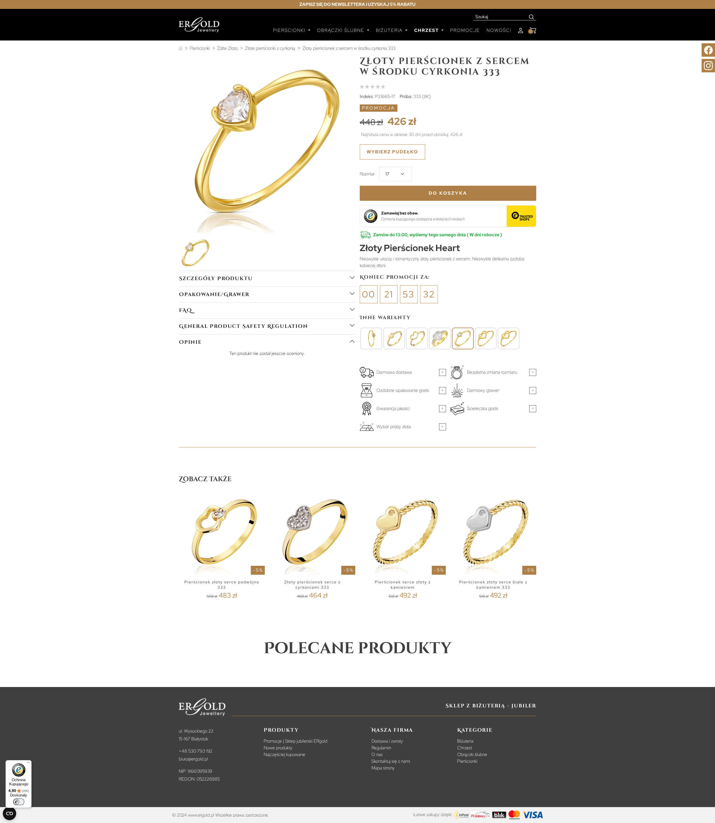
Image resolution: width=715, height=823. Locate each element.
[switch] (18, 801)
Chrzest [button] (427, 30)
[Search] (531, 16)
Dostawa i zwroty (387, 741)
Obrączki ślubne (472, 754)
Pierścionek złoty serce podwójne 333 (221, 584)
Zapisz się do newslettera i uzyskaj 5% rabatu (357, 4)
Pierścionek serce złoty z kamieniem (403, 584)
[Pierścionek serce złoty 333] (417, 338)
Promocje (465, 30)
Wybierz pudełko (392, 152)
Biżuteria (465, 741)
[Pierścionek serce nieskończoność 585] (485, 338)
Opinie (190, 342)
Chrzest (464, 748)
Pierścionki (467, 761)
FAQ (185, 310)
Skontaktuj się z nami (390, 761)
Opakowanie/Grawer (214, 294)
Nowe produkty (278, 748)
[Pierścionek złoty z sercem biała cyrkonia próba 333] (371, 338)
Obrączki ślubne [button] (341, 30)
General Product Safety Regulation (243, 326)
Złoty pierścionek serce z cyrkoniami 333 (312, 584)
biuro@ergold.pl (193, 759)
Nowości (499, 30)
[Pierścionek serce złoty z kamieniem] (394, 338)
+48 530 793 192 (195, 751)
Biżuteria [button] (390, 30)
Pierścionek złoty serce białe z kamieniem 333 (493, 584)
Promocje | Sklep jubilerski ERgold (295, 741)
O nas (377, 754)
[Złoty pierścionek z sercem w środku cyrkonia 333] (463, 338)
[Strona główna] (180, 48)
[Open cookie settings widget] (9, 813)
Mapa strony (383, 768)
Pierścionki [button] (290, 30)
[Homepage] (199, 27)
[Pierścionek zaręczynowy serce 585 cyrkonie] (440, 338)
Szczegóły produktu (215, 278)
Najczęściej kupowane (284, 754)
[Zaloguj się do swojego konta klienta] (520, 30)
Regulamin (381, 748)
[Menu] (28, 763)
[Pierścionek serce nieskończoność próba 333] (508, 338)
